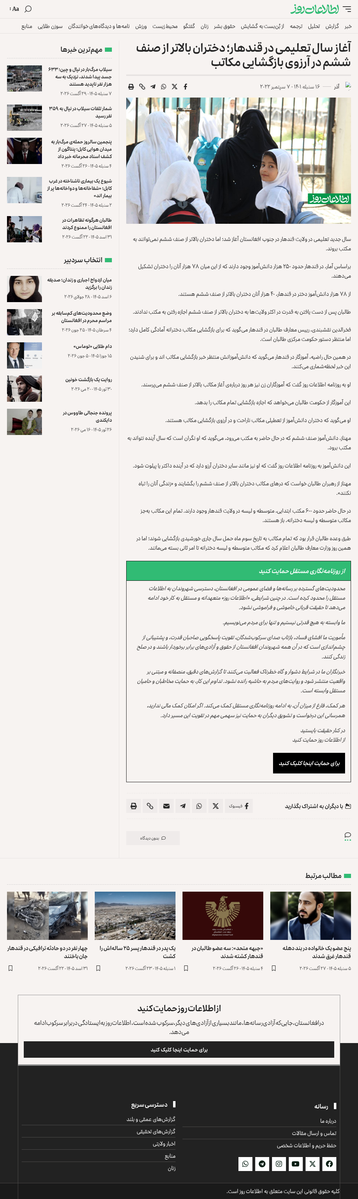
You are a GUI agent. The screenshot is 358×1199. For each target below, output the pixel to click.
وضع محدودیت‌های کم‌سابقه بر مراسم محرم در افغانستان (82, 316)
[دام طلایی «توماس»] (24, 355)
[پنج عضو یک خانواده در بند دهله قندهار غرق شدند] (310, 916)
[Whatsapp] (245, 1164)
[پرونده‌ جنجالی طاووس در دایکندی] (24, 422)
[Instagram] (279, 1164)
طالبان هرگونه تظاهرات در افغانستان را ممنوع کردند (87, 223)
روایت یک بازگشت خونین (88, 379)
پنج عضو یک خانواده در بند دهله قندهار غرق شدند (316, 952)
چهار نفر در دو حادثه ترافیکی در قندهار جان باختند (47, 952)
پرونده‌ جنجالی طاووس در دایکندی (87, 416)
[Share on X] (174, 86)
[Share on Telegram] (153, 86)
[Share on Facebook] (185, 86)
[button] (345, 9)
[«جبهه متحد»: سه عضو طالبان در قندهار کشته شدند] (222, 916)
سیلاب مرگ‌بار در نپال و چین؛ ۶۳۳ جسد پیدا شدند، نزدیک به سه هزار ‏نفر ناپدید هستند (80, 76)
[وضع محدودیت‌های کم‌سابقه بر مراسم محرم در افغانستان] (24, 322)
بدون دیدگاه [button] (149, 838)
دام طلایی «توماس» (92, 346)
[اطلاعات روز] (314, 9)
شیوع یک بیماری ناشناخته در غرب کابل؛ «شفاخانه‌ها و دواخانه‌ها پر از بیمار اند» (79, 188)
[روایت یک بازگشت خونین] (24, 389)
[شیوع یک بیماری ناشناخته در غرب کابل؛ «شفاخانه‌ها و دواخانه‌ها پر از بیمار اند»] (24, 190)
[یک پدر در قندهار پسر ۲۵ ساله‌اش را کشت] (135, 916)
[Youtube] (296, 1164)
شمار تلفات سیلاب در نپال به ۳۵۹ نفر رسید (80, 112)
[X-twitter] (313, 1164)
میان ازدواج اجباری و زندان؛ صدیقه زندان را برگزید (79, 283)
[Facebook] (329, 1164)
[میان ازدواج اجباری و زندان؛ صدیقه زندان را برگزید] (24, 289)
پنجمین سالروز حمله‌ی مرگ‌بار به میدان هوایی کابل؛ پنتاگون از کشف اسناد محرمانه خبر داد (81, 149)
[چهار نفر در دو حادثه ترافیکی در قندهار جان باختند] (47, 916)
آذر (336, 86)
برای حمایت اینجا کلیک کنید (309, 763)
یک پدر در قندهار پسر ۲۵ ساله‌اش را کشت (138, 952)
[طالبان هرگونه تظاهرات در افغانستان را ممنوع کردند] (24, 229)
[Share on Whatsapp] (164, 86)
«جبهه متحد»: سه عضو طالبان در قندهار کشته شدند (227, 952)
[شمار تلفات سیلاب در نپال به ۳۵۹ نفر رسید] (24, 118)
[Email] (166, 806)
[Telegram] (262, 1164)
